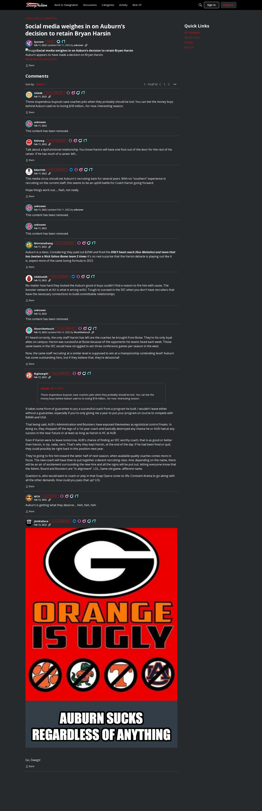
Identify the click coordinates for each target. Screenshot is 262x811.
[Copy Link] (86, 45)
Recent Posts (192, 37)
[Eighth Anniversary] (84, 521)
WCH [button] (37, 496)
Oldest (40, 84)
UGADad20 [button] (40, 276)
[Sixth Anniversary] (73, 93)
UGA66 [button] (38, 93)
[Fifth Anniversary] (81, 170)
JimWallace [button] (41, 521)
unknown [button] (78, 45)
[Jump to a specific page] (174, 84)
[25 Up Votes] (63, 42)
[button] (29, 43)
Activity (188, 42)
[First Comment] (58, 42)
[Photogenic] (71, 170)
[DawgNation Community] (36, 5)
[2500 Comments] (78, 93)
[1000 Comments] (90, 328)
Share (29, 66)
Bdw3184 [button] (39, 170)
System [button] (39, 42)
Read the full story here (41, 59)
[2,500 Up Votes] (93, 276)
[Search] (200, 5)
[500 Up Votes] (77, 496)
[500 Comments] (72, 496)
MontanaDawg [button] (43, 243)
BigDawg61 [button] (41, 373)
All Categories (192, 32)
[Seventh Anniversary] (75, 141)
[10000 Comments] (86, 170)
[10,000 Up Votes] (91, 170)
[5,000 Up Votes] (83, 93)
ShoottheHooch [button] (44, 328)
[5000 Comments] (89, 521)
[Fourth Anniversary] (79, 373)
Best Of (188, 47)
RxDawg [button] (39, 140)
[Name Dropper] (68, 93)
